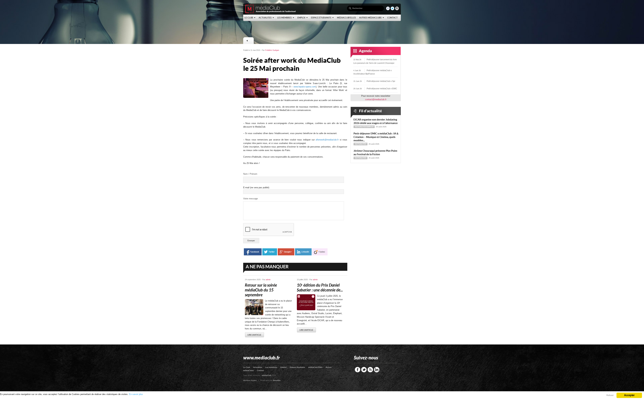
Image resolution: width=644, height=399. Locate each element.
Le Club (246, 367)
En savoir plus (136, 394)
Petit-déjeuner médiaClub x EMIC (382, 88)
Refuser (610, 395)
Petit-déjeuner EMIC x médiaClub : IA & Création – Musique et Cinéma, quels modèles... (376, 137)
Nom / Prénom (250, 174)
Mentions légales (250, 380)
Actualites (257, 367)
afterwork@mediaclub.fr (327, 139)
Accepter (629, 395)
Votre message (250, 198)
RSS (370, 369)
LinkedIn (376, 369)
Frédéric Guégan (272, 50)
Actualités (360, 127)
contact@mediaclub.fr (375, 99)
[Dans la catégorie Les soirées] (248, 40)
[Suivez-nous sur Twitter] (392, 9)
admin (268, 280)
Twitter (364, 369)
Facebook (357, 369)
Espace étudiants (297, 367)
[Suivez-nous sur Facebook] (388, 9)
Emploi (369, 127)
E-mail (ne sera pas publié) (256, 187)
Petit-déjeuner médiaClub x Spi (381, 81)
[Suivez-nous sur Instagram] (397, 9)
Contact (260, 370)
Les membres (271, 367)
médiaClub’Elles (315, 367)
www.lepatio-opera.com (304, 86)
